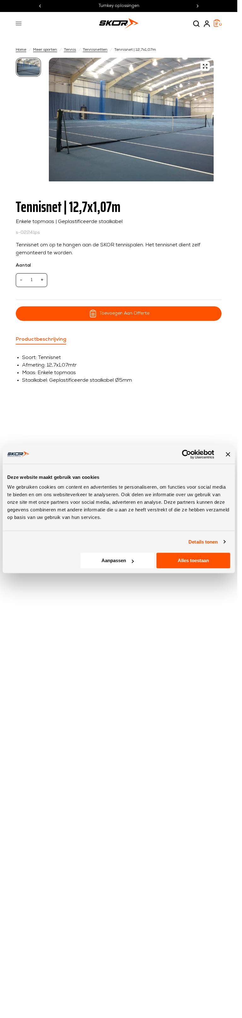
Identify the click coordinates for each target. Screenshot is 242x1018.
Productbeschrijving (41, 339)
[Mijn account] (207, 24)
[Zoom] (205, 66)
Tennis (70, 50)
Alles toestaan (193, 560)
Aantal (23, 265)
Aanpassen (113, 560)
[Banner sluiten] (228, 454)
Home (21, 50)
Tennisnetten (95, 50)
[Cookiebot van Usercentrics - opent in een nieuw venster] (186, 454)
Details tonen (203, 541)
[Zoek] (196, 24)
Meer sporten (45, 50)
